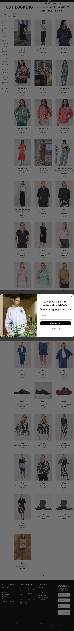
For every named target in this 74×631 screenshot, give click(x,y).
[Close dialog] (72, 296)
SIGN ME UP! (55, 323)
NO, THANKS (55, 329)
